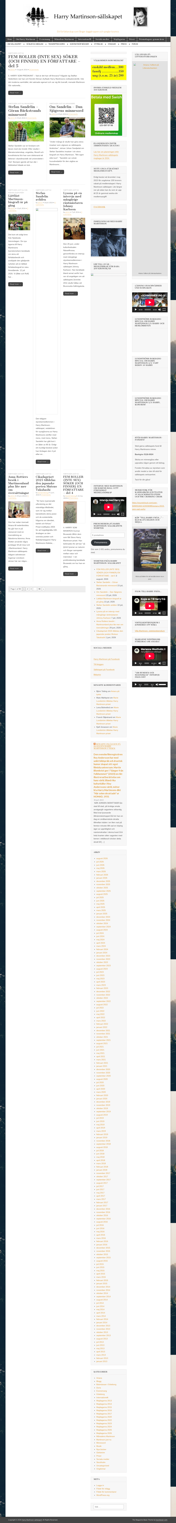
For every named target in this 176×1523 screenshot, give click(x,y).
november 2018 (103, 1141)
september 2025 (103, 891)
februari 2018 (102, 1167)
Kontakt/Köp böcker (79, 44)
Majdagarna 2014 (104, 1404)
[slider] (162, 684)
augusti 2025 (102, 894)
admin (12, 70)
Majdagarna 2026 (104, 1433)
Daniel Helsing (43, 493)
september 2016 (103, 1219)
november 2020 (103, 1073)
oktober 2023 (102, 962)
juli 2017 (100, 1186)
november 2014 (103, 1290)
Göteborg (100, 1394)
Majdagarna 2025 (104, 1430)
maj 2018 (100, 1157)
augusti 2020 (102, 1079)
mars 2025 (101, 910)
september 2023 (103, 965)
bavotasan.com (161, 1520)
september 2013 (103, 1335)
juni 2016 (100, 1228)
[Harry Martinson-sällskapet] (88, 15)
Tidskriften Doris (56, 44)
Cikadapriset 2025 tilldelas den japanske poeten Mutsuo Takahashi (46, 483)
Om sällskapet (14, 44)
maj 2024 (100, 939)
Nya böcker (101, 1449)
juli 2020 (100, 1082)
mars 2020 (101, 1092)
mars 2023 (101, 985)
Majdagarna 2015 (104, 1407)
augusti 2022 (102, 1004)
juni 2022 (100, 1011)
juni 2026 (100, 865)
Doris (98, 1388)
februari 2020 (102, 1095)
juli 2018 (100, 1150)
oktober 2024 (102, 923)
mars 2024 (101, 946)
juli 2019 (100, 1118)
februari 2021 (102, 1063)
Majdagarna (119, 39)
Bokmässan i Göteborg (106, 1384)
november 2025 (103, 884)
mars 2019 (101, 1131)
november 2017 (103, 1173)
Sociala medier (102, 39)
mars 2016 (101, 1238)
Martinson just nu (16, 53)
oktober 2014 (102, 1293)
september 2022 (103, 1001)
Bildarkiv (97, 675)
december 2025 (103, 881)
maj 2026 (100, 868)
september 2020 (103, 1076)
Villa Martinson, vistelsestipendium (150, 631)
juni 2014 (100, 1306)
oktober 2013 (102, 1332)
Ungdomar (101, 1469)
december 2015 (103, 1248)
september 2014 (103, 1296)
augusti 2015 (102, 1261)
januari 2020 (101, 1099)
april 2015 (100, 1274)
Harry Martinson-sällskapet (32, 1520)
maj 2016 (100, 1231)
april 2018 (100, 1160)
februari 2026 (102, 875)
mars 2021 (101, 1060)
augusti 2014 (102, 1300)
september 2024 (103, 927)
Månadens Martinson (64, 39)
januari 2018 (101, 1170)
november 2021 (103, 1034)
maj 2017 (100, 1193)
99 (39, 589)
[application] (108, 507)
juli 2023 (100, 972)
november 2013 (103, 1329)
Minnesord (29, 103)
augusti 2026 (102, 858)
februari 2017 (102, 1202)
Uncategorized (102, 1465)
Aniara (99, 1378)
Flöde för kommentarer (106, 1492)
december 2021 (103, 1030)
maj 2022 (100, 1014)
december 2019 (103, 1102)
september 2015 (103, 1257)
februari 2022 (102, 1024)
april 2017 (100, 1196)
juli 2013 (100, 1342)
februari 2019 (102, 1134)
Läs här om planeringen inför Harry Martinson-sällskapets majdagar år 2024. (106, 155)
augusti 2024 (102, 930)
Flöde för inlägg (103, 1489)
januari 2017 (101, 1206)
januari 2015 (101, 1283)
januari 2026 (101, 878)
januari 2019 (101, 1137)
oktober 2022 (102, 998)
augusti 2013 (102, 1339)
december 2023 (103, 956)
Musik (98, 1446)
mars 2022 (101, 1021)
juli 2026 (100, 862)
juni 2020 (100, 1085)
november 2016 (103, 1212)
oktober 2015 (102, 1254)
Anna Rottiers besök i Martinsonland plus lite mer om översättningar (18, 485)
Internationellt (84, 39)
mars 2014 (101, 1316)
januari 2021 (101, 1066)
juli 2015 (100, 1264)
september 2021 (103, 1040)
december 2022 (103, 991)
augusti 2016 (102, 1222)
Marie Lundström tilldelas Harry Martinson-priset (107, 701)
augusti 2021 (102, 1043)
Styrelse (98, 44)
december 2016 (103, 1209)
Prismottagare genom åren (151, 39)
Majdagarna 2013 (104, 1401)
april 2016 (100, 1235)
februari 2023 (102, 988)
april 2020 (100, 1089)
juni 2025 (100, 901)
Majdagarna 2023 (104, 1423)
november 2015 (103, 1251)
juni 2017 (100, 1189)
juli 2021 (100, 1047)
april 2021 (100, 1056)
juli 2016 (100, 1225)
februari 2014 (102, 1319)
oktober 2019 (102, 1108)
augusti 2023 (102, 969)
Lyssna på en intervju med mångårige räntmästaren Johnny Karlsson (73, 201)
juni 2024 (100, 936)
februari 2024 (102, 949)
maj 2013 (100, 1348)
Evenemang (44, 39)
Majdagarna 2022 (104, 1420)
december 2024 (103, 917)
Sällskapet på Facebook (104, 669)
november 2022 (103, 995)
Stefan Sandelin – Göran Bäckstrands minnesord (24, 111)
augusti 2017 (102, 1183)
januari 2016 (101, 1245)
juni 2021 (100, 1050)
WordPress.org (102, 1495)
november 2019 (103, 1105)
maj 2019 (100, 1124)
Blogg (98, 1381)
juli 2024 (100, 933)
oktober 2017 (102, 1176)
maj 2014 (100, 1309)
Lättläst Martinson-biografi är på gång (18, 200)
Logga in (100, 1485)
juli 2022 (100, 1008)
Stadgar (112, 44)
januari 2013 (101, 1361)
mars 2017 (101, 1199)
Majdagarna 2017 (104, 1414)
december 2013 (103, 1326)
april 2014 (100, 1313)
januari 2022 (101, 1027)
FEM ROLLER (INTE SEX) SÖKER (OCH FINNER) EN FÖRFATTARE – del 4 (73, 485)
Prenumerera (100, 542)
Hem (10, 39)
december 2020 (103, 1069)
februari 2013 (102, 1358)
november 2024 (103, 920)
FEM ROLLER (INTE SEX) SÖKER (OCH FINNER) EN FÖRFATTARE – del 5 (44, 61)
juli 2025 (100, 897)
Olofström (19, 193)
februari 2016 (102, 1241)
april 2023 (100, 982)
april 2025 (100, 907)
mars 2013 (101, 1355)
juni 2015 (100, 1267)
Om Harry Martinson (25, 39)
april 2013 (100, 1351)
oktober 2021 (102, 1037)
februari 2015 (102, 1280)
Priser (132, 39)
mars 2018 (101, 1163)
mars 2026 (101, 871)
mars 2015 (101, 1277)
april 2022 (100, 1017)
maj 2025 (100, 904)
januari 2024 (101, 953)
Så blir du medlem (34, 44)
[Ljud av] (118, 514)
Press (124, 44)
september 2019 (103, 1111)
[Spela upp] (94, 514)
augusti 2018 (102, 1147)
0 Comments (34, 70)
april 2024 (100, 943)
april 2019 (100, 1128)
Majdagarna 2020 (104, 1417)
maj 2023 (100, 978)
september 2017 (103, 1180)
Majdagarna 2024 (104, 1426)
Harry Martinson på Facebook (107, 659)
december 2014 (103, 1287)
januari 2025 (101, 914)
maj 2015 (100, 1270)
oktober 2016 (102, 1215)
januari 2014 (101, 1322)
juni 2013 (100, 1345)
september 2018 (103, 1144)
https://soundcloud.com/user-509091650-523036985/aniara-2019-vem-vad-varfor (148, 506)
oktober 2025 (102, 888)
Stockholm (100, 1462)
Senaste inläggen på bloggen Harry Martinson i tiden (107, 746)
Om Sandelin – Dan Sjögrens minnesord (66, 109)
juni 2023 (100, 975)
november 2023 (103, 959)
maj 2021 (100, 1053)
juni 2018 (100, 1154)
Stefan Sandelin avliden (42, 196)
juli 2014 (100, 1303)
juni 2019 (100, 1121)
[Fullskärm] (122, 514)
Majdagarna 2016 (104, 1410)
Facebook (99, 207)
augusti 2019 (102, 1115)
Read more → (15, 93)
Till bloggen (99, 664)
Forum (135, 44)
